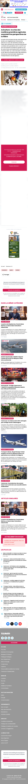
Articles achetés (5, 714)
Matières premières (6, 686)
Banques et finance (6, 654)
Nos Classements (5, 659)
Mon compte (4, 707)
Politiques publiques (6, 657)
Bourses (3, 681)
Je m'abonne (19, 12)
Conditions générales (7, 721)
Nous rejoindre (5, 738)
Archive (17, 270)
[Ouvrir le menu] (2, 13)
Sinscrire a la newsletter (14, 290)
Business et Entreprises (9, 266)
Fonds (2, 683)
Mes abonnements (6, 709)
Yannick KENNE (22, 67)
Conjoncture (4, 664)
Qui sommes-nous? (6, 735)
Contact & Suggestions (7, 728)
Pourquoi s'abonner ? (14, 166)
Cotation (3, 678)
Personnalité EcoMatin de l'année (10, 669)
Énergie (3, 697)
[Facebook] (8, 623)
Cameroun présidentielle (7, 671)
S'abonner (14, 162)
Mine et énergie (5, 661)
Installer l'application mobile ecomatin (13, 60)
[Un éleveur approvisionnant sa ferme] (14, 78)
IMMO (2, 695)
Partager (6, 274)
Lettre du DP (4, 743)
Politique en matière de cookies (9, 726)
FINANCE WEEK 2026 (21, 9)
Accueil (3, 266)
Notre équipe (4, 740)
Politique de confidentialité (8, 724)
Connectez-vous (16, 151)
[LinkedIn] (16, 623)
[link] (14, 244)
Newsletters (4, 712)
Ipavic (11, 270)
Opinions (3, 666)
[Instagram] (20, 623)
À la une (3, 649)
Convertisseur (5, 688)
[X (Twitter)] (12, 623)
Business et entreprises (7, 652)
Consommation (5, 700)
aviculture (4, 270)
